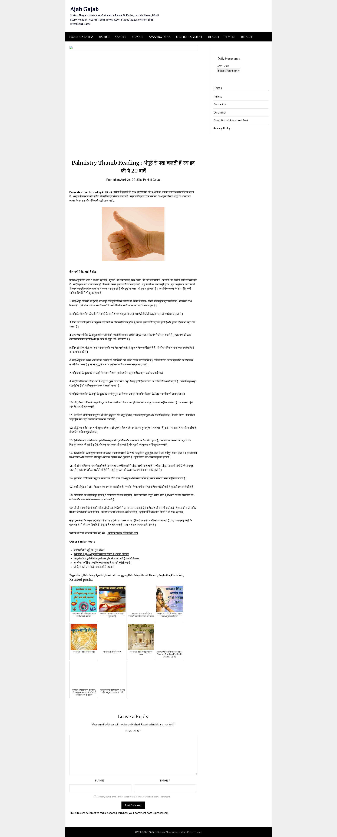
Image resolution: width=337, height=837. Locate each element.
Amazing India (160, 36)
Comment (133, 731)
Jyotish (104, 36)
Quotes (120, 36)
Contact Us (220, 104)
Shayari (137, 36)
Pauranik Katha (81, 36)
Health (213, 36)
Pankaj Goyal (151, 179)
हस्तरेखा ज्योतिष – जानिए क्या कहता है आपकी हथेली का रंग (102, 562)
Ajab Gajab (84, 9)
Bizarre (247, 36)
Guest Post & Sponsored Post (231, 120)
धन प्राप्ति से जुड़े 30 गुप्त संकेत (89, 549)
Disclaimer (220, 112)
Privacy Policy (222, 128)
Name (100, 780)
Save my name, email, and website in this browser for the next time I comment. (133, 796)
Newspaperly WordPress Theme (184, 831)
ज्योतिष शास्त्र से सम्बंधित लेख (122, 533)
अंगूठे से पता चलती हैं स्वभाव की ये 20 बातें (94, 566)
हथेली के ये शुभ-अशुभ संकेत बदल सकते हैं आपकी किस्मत (101, 554)
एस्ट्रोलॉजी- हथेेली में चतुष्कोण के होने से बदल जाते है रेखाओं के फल (106, 558)
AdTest (218, 96)
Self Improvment (189, 36)
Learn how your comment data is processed (142, 812)
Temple (229, 36)
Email (165, 780)
